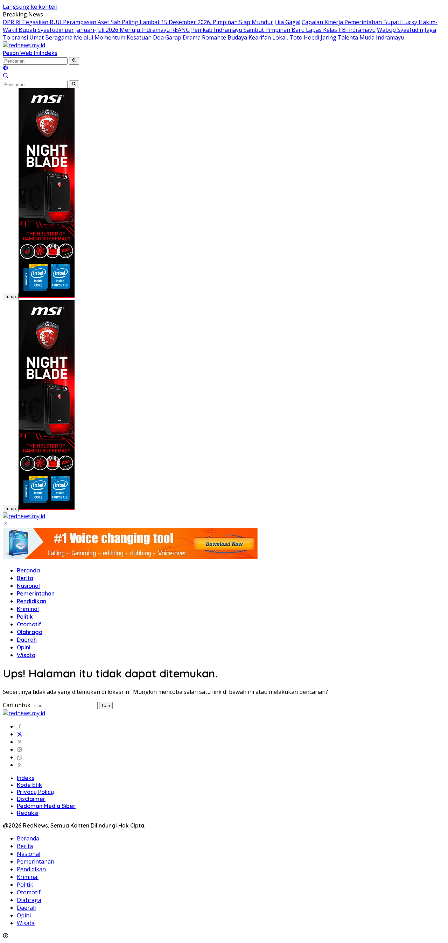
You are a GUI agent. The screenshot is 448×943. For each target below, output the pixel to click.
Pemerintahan (36, 593)
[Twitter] (19, 734)
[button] (74, 61)
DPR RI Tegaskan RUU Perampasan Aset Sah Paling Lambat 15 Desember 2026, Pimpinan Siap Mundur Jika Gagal (151, 22)
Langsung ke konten (30, 6)
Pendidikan (31, 601)
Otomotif (29, 624)
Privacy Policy (35, 791)
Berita (25, 578)
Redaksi (27, 812)
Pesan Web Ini (21, 52)
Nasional (28, 585)
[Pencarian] (5, 76)
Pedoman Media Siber (46, 805)
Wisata (26, 655)
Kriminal (28, 608)
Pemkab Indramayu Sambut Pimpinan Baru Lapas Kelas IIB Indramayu (283, 30)
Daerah (27, 639)
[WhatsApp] (19, 757)
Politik (25, 616)
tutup (11, 296)
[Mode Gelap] (5, 68)
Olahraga (29, 631)
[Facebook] (19, 726)
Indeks (48, 52)
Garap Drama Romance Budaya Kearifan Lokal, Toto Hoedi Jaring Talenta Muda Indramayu (284, 37)
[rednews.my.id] (24, 45)
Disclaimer (31, 798)
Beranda (28, 570)
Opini (23, 647)
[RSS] (19, 765)
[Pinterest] (19, 742)
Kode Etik (29, 784)
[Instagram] (19, 749)
